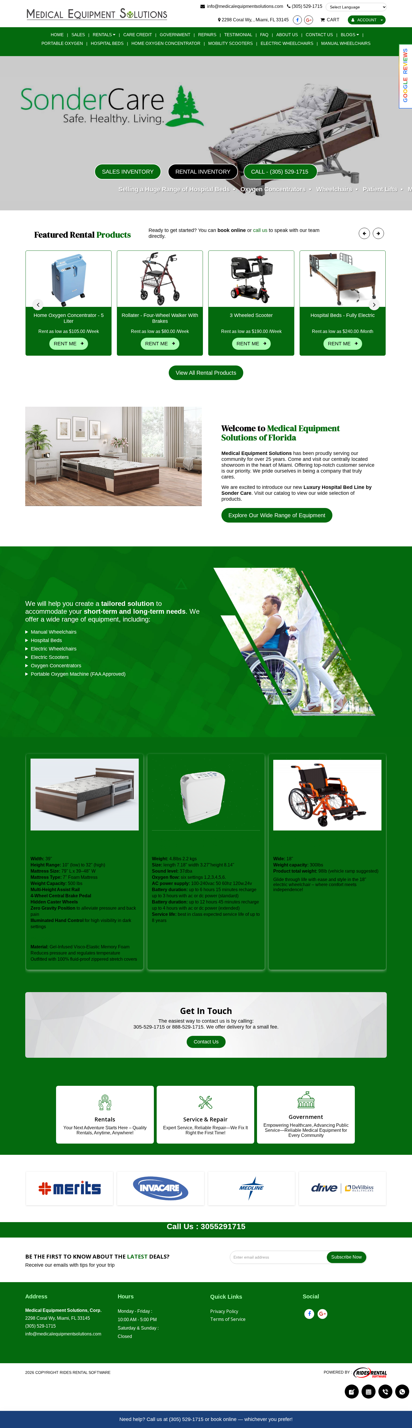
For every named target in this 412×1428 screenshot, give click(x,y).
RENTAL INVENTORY (202, 172)
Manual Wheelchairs (346, 43)
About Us (287, 34)
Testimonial (238, 34)
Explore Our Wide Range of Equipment (276, 515)
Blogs (349, 34)
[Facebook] (297, 19)
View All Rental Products (206, 373)
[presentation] (37, 304)
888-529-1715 (187, 1027)
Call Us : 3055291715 (206, 1226)
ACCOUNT (367, 20)
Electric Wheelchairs (287, 43)
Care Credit (137, 34)
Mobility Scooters (230, 43)
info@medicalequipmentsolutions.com (63, 1334)
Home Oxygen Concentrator (165, 43)
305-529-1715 (149, 1027)
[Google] (308, 19)
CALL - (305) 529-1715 (280, 172)
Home (57, 34)
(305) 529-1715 (40, 1326)
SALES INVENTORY (128, 172)
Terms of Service (228, 1319)
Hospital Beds (107, 43)
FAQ (264, 34)
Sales (78, 34)
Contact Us (319, 34)
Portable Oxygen (62, 43)
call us (260, 230)
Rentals (103, 34)
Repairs (207, 34)
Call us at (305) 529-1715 (175, 1419)
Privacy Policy (224, 1311)
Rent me (67, 343)
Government (175, 34)
